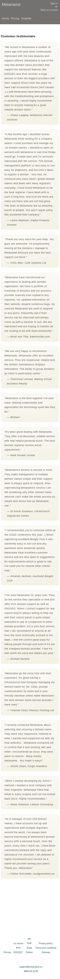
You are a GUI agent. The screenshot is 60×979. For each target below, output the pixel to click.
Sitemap (46, 952)
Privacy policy (46, 943)
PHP (29, 943)
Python (29, 952)
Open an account (48, 10)
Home (5, 18)
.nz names (18, 943)
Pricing (15, 18)
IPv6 (18, 948)
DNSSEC (18, 952)
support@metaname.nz (30, 967)
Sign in (53, 3)
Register (26, 18)
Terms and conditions (45, 948)
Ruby (29, 948)
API (29, 939)
